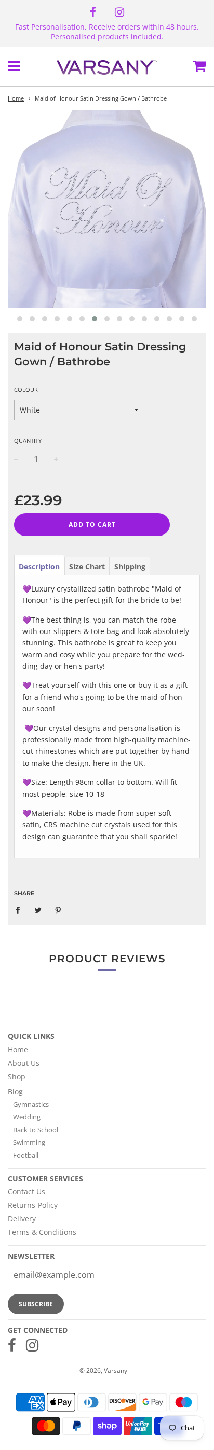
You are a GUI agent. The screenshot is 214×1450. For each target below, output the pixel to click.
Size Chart (87, 566)
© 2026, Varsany (103, 1370)
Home (16, 98)
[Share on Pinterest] (58, 909)
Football (25, 1155)
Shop (16, 1076)
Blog (15, 1091)
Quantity (28, 440)
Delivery (22, 1218)
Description (39, 566)
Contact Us (26, 1191)
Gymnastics (31, 1104)
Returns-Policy (33, 1205)
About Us (23, 1063)
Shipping (129, 566)
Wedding (27, 1116)
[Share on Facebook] (20, 909)
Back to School (35, 1129)
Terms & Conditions (42, 1232)
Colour (26, 389)
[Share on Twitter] (38, 909)
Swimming (29, 1142)
